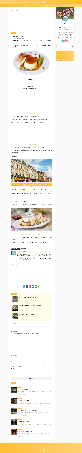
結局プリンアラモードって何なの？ (31, 88)
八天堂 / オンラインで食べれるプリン (27, 314)
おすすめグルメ (55, 5)
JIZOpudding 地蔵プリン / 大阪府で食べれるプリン (30, 305)
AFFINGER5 (47, 451)
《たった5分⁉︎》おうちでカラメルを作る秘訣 (27, 410)
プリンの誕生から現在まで (23, 400)
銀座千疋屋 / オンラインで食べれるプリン (28, 297)
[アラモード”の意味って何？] (33, 286)
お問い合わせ (27, 446)
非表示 (33, 79)
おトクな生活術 (46, 5)
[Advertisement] (31, 20)
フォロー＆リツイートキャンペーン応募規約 (50, 446)
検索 (72, 45)
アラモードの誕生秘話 (28, 86)
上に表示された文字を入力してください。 (19, 370)
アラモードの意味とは (28, 84)
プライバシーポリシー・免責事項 (36, 446)
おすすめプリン (26, 5)
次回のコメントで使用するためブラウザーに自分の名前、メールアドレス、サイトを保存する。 (30, 366)
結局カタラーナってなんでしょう (24, 431)
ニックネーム (13, 348)
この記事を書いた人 (15, 248)
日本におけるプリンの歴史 (23, 421)
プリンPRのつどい (23, 251)
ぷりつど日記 (41, 2)
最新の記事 (24, 248)
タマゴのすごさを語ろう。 (23, 389)
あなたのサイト (14, 361)
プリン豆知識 (36, 5)
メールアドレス (14, 355)
